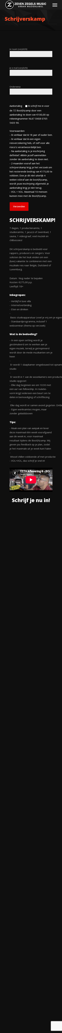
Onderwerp (15, 86)
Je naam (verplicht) (18, 49)
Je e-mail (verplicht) (19, 67)
